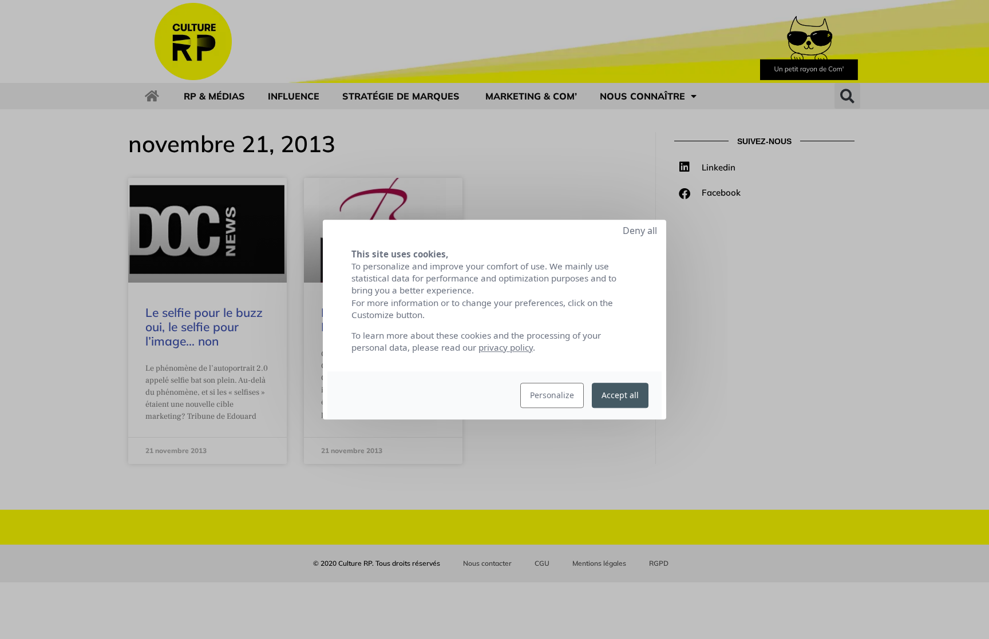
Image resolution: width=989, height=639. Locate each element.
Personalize (552, 395)
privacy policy (505, 347)
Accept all (620, 395)
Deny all (640, 230)
